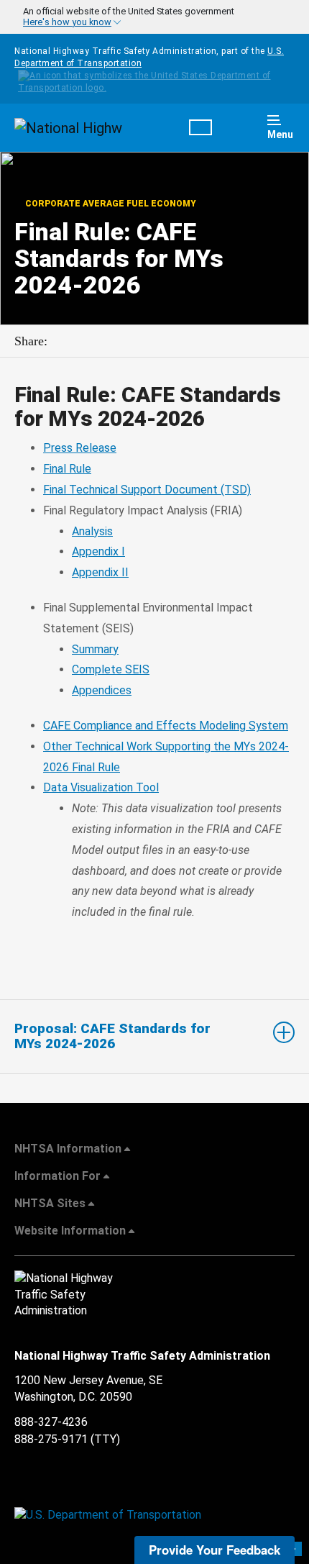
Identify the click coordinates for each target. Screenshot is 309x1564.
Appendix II (100, 572)
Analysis (92, 531)
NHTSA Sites (50, 1203)
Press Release (79, 448)
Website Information (70, 1230)
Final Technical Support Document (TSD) (147, 489)
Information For (57, 1176)
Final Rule (67, 469)
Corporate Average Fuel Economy (109, 204)
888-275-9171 (51, 1439)
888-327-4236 (51, 1422)
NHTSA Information (67, 1148)
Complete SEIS (110, 669)
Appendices (102, 690)
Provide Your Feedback (214, 1549)
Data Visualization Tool (101, 787)
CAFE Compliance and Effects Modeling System (165, 725)
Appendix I (98, 551)
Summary (95, 649)
